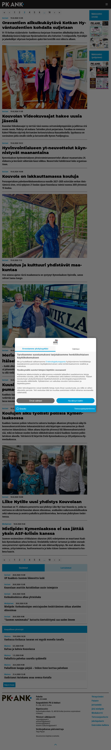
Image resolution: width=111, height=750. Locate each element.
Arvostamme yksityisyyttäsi (35, 348)
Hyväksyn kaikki (75, 400)
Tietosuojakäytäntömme (84, 409)
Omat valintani (35, 400)
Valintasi (75, 349)
